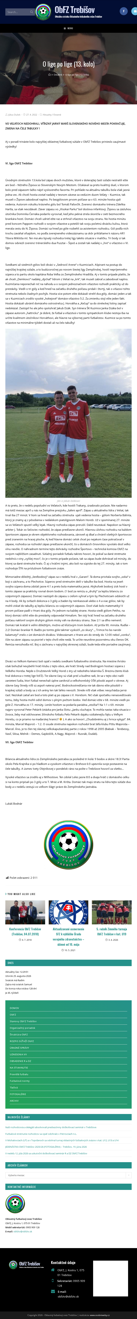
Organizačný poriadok (22, 1027)
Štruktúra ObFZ (19, 1034)
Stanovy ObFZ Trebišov (23, 1021)
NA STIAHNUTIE (19, 1067)
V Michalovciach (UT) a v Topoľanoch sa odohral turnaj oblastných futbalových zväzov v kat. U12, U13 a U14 (61, 1140)
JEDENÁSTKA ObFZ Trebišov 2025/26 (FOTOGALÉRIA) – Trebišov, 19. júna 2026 (46, 1146)
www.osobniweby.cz (100, 1315)
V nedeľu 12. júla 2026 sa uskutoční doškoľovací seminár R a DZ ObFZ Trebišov (46, 1153)
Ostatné (57, 114)
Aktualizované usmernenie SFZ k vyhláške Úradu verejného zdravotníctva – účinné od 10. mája (68, 937)
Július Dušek (14, 114)
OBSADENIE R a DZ (20, 1061)
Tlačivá (14, 1087)
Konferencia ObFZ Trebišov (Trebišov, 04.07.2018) (25, 931)
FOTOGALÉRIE (18, 1094)
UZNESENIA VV (18, 1054)
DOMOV (14, 1008)
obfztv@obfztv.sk (23, 1231)
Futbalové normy (20, 1080)
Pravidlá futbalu (19, 1074)
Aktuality (47, 114)
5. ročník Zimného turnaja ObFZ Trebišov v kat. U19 (112, 931)
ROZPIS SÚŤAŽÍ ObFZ (22, 1041)
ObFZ (13, 1014)
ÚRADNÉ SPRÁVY (19, 1047)
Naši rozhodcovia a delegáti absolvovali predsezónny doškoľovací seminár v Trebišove (50, 1127)
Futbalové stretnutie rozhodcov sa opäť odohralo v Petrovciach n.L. (41, 1133)
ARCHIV (14, 1100)
